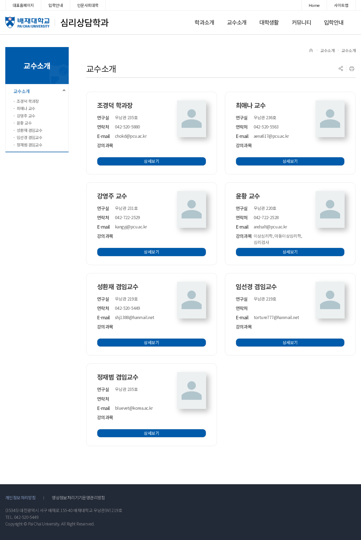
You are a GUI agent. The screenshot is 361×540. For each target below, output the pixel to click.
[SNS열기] (341, 69)
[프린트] (352, 69)
